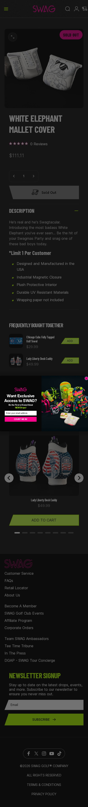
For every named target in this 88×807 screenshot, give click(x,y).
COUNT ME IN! (20, 419)
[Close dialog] (86, 378)
